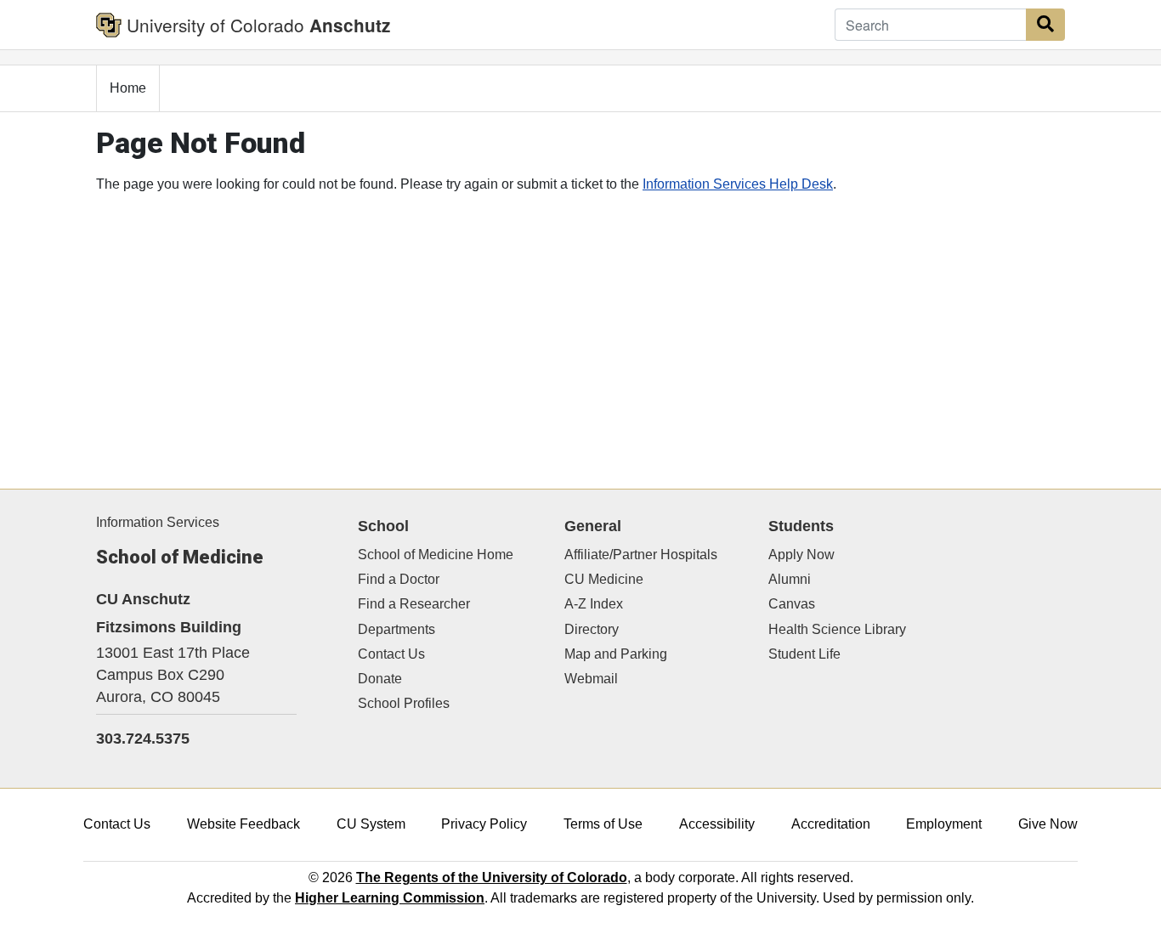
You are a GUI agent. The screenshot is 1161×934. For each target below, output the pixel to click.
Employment (944, 824)
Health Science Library (837, 629)
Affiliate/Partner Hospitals (640, 554)
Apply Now (801, 554)
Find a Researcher (414, 604)
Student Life (804, 654)
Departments (396, 629)
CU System (371, 824)
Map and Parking (615, 654)
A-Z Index (593, 604)
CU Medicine (603, 579)
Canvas (791, 604)
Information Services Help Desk (738, 184)
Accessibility (717, 824)
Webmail (591, 678)
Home (128, 88)
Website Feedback (243, 824)
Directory (591, 629)
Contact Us (391, 654)
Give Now (1048, 824)
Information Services (157, 522)
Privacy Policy (484, 824)
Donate (380, 678)
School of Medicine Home (435, 554)
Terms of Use (603, 824)
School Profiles (404, 703)
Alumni (789, 579)
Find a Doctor (398, 579)
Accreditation (830, 824)
